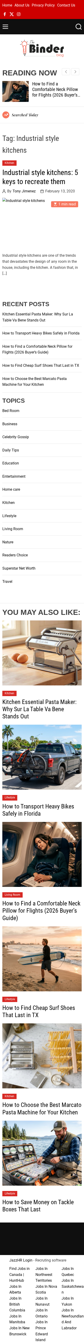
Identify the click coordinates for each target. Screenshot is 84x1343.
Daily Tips (10, 450)
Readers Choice (15, 555)
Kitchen (9, 163)
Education (10, 463)
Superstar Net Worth (18, 568)
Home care (11, 489)
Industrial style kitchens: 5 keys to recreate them (40, 177)
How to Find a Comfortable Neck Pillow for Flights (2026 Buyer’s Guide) (55, 92)
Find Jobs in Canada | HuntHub (19, 1274)
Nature (7, 542)
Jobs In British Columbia (17, 1304)
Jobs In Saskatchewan (73, 1286)
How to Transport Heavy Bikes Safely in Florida (41, 333)
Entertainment (13, 476)
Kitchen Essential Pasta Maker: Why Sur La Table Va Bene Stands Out (39, 709)
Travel (7, 581)
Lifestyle (9, 516)
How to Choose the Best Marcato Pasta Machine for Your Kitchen (41, 1108)
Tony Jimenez (24, 191)
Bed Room (10, 411)
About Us (21, 5)
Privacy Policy (43, 5)
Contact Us (66, 5)
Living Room (12, 529)
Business (9, 424)
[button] (75, 71)
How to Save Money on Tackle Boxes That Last (38, 1206)
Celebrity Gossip (15, 437)
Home (7, 5)
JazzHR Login (20, 1260)
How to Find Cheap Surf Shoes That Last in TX (40, 365)
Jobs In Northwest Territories (43, 1274)
